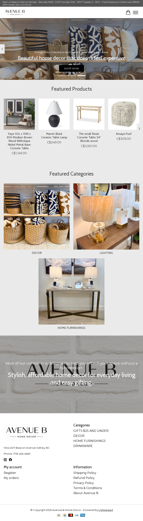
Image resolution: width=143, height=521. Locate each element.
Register (10, 473)
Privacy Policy (83, 483)
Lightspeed (106, 509)
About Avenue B (85, 493)
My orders (11, 478)
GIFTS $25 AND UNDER (91, 431)
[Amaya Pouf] (123, 114)
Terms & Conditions (87, 488)
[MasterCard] (70, 515)
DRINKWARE (83, 446)
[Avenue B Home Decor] (15, 12)
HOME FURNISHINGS (71, 328)
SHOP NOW (71, 68)
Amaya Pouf (124, 134)
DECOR (37, 253)
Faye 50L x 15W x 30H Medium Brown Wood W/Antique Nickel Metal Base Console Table (19, 141)
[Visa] (76, 515)
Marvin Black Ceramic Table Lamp (54, 135)
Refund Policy (84, 478)
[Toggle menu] (135, 12)
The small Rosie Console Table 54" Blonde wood (89, 137)
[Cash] (58, 515)
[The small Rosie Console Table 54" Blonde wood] (88, 114)
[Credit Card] (64, 515)
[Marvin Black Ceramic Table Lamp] (54, 114)
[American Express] (82, 515)
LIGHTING (106, 253)
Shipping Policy (84, 473)
